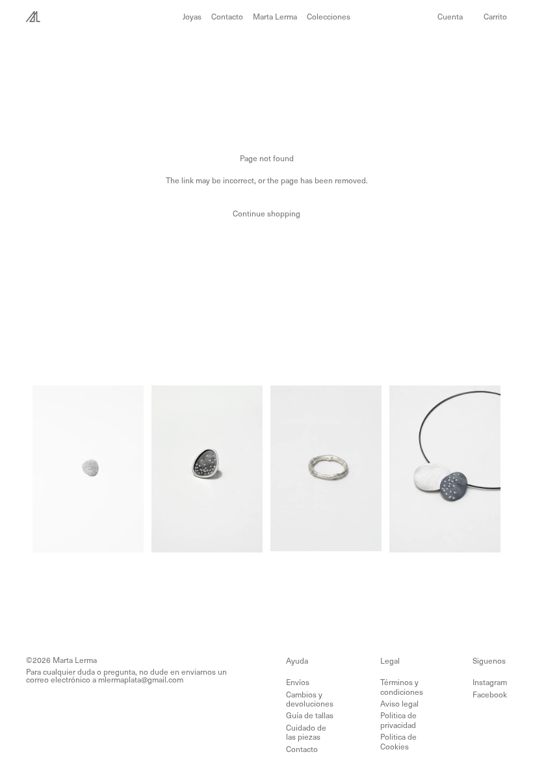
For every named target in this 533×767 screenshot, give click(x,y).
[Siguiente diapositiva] (129, 468)
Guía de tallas (309, 715)
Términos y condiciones (401, 686)
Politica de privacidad (398, 719)
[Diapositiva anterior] (46, 468)
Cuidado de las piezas (306, 732)
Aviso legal (399, 703)
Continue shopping (266, 213)
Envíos (297, 682)
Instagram (490, 682)
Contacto (302, 749)
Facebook (490, 694)
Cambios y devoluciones (309, 698)
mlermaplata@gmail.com (140, 679)
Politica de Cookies (398, 741)
